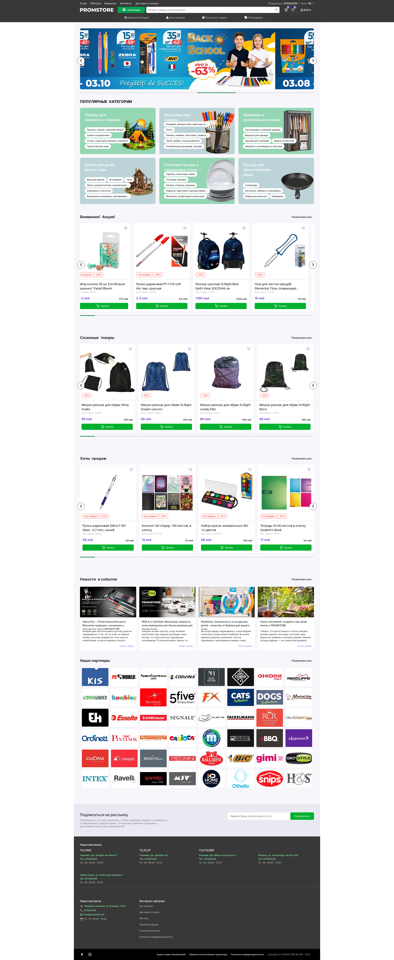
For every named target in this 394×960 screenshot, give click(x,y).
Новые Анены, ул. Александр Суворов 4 (101, 875)
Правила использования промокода (208, 954)
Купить (101, 306)
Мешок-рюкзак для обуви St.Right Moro (225, 407)
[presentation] (81, 60)
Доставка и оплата (146, 3)
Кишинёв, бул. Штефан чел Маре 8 (98, 855)
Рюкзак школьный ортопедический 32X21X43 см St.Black (272, 286)
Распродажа (255, 17)
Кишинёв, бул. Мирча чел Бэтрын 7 (217, 855)
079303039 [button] (290, 3)
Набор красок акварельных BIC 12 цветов (165, 528)
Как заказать (146, 906)
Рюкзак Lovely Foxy (273, 405)
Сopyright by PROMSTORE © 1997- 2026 (289, 954)
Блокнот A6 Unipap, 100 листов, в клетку (106, 528)
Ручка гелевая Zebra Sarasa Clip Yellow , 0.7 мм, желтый (282, 528)
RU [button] (310, 3)
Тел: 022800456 (88, 878)
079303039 (90, 910)
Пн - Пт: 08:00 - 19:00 (95, 918)
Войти (307, 9)
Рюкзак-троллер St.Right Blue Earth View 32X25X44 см (153, 286)
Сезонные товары (216, 17)
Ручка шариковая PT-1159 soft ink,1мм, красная (95, 286)
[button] (99, 92)
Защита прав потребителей (171, 954)
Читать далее (126, 646)
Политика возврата (149, 930)
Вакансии (110, 3)
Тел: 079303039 (88, 859)
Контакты (126, 3)
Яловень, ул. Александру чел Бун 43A (278, 855)
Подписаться (302, 816)
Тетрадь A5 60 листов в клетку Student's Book (223, 528)
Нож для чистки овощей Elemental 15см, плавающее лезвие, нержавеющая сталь (212, 286)
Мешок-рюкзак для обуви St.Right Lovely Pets (166, 407)
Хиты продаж (177, 17)
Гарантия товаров (148, 924)
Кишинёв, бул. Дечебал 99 (153, 855)
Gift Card (95, 3)
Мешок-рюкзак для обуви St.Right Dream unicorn (107, 407)
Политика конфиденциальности (156, 937)
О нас (83, 3)
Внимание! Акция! (138, 17)
